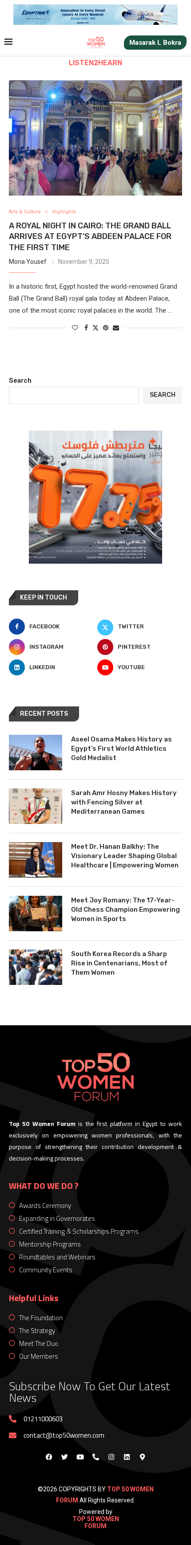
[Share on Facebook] (86, 327)
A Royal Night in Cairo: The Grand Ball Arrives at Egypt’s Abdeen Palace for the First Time (90, 236)
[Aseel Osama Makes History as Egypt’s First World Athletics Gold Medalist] (35, 752)
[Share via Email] (116, 327)
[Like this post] (75, 327)
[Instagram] (111, 1457)
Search (20, 380)
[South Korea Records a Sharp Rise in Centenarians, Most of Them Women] (35, 967)
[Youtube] (80, 1457)
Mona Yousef (28, 261)
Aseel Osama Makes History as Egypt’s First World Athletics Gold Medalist (121, 748)
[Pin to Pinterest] (105, 327)
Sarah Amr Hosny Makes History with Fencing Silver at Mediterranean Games (124, 802)
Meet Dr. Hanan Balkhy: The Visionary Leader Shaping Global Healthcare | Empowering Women (125, 856)
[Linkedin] (126, 1457)
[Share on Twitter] (95, 327)
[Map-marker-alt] (142, 1457)
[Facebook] (49, 1457)
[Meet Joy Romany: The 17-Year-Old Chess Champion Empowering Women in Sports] (35, 913)
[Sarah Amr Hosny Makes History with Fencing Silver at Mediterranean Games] (35, 806)
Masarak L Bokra (155, 43)
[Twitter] (64, 1457)
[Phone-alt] (95, 1457)
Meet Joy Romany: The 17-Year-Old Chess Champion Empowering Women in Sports (125, 909)
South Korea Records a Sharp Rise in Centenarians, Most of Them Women (119, 963)
